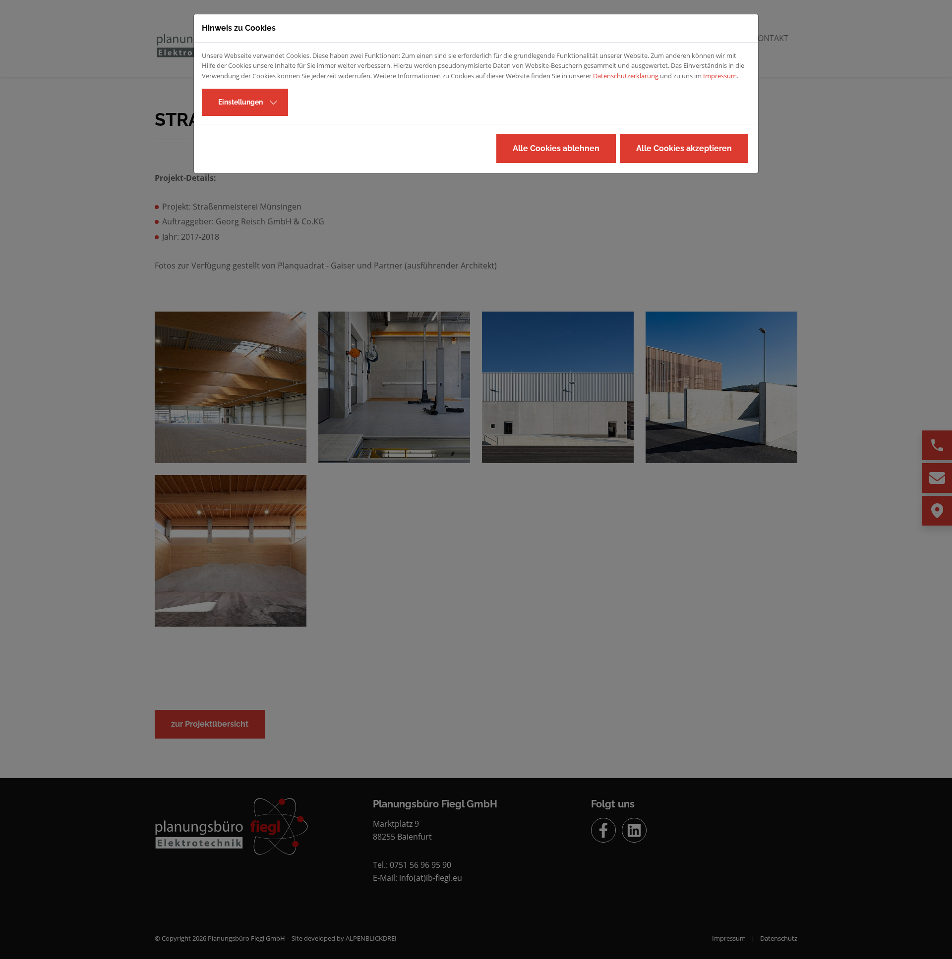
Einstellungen (240, 102)
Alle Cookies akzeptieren (684, 148)
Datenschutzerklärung (625, 75)
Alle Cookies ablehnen (556, 148)
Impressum (720, 75)
